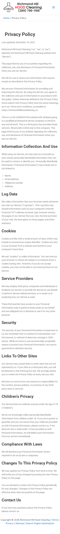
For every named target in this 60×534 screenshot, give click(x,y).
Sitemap (20, 523)
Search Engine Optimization (40, 523)
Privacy (10, 523)
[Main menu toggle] (53, 7)
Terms (55, 520)
